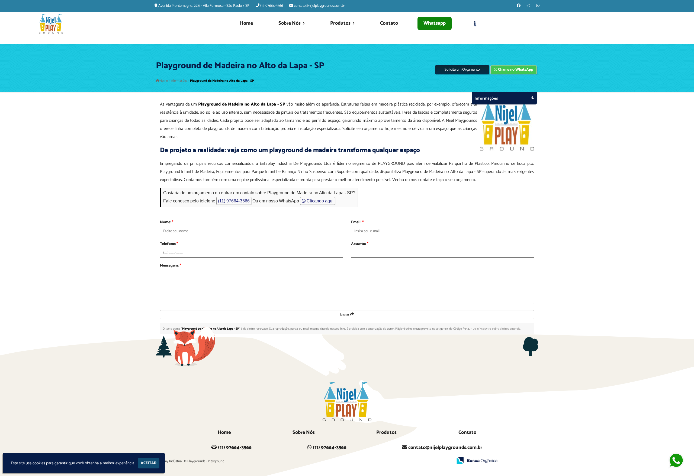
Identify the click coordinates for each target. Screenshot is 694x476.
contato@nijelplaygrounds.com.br (319, 6)
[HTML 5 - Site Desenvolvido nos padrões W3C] (409, 461)
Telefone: (169, 244)
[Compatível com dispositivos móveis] (446, 461)
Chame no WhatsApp (515, 70)
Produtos (341, 23)
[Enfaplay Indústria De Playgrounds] (347, 401)
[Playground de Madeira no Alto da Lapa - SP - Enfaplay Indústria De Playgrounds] (51, 24)
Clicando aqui (319, 201)
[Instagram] (528, 6)
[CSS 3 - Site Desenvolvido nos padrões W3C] (428, 461)
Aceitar (148, 463)
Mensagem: (170, 265)
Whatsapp (434, 23)
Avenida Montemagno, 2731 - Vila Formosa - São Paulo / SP (203, 6)
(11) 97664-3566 (271, 6)
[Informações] (474, 23)
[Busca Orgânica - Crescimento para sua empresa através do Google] (477, 460)
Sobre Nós (290, 23)
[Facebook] (518, 6)
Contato (389, 23)
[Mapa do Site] (395, 461)
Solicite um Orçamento (462, 70)
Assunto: (359, 244)
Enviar (345, 314)
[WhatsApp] (537, 6)
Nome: (167, 222)
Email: (357, 222)
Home (246, 23)
